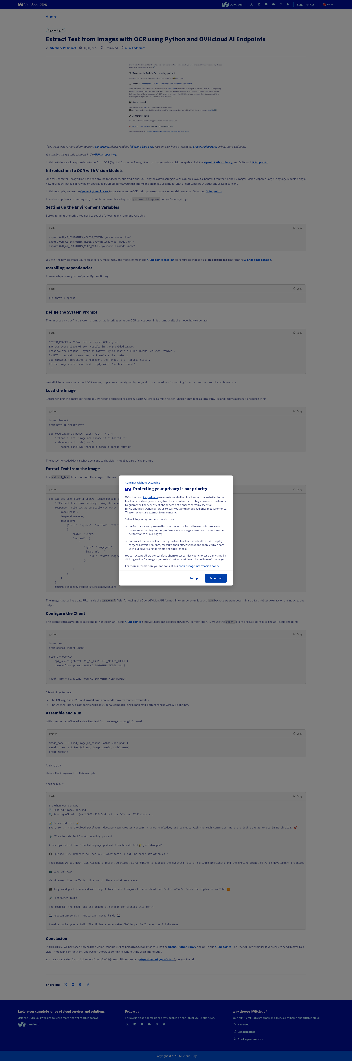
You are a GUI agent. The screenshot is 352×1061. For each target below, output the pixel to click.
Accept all (216, 578)
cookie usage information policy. (199, 566)
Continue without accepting (142, 482)
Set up (194, 578)
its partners (150, 497)
